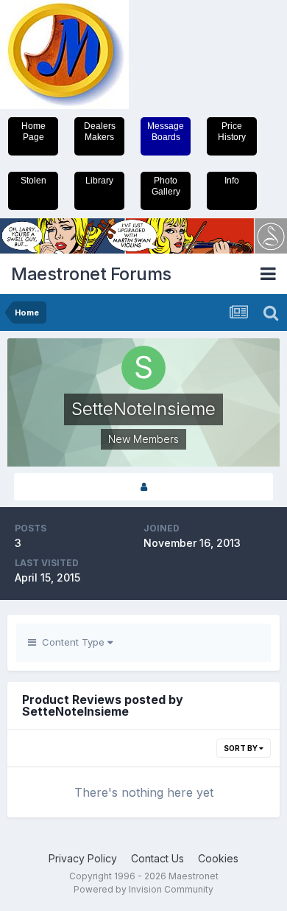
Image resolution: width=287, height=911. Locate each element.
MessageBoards (165, 131)
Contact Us (157, 858)
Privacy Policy (83, 858)
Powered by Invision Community (143, 889)
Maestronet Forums (91, 274)
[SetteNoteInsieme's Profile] (143, 486)
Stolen (33, 180)
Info (231, 180)
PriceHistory (232, 131)
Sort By (241, 748)
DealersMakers (100, 131)
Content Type (71, 642)
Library (99, 180)
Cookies (218, 858)
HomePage (33, 131)
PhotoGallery (166, 186)
